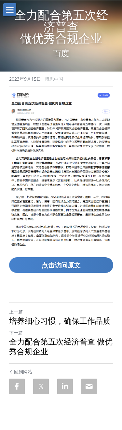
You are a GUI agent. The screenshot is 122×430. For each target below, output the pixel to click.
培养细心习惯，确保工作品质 (60, 321)
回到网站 (23, 372)
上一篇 (16, 312)
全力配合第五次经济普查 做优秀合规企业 (61, 346)
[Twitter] (41, 386)
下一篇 (16, 332)
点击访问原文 (61, 265)
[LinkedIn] (65, 386)
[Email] (89, 386)
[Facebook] (17, 386)
